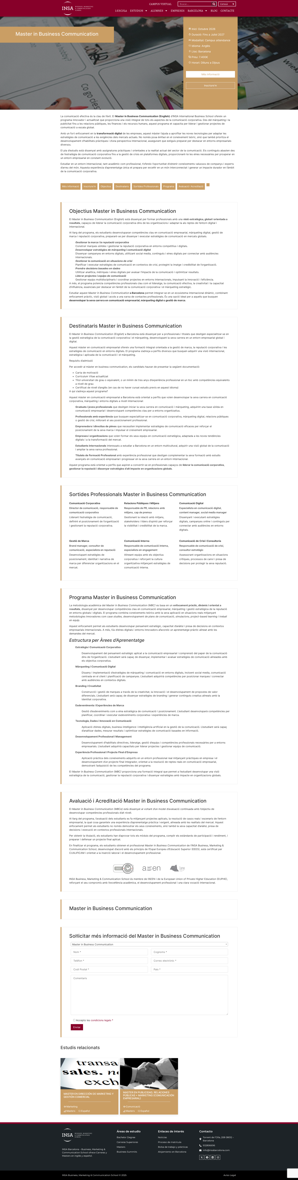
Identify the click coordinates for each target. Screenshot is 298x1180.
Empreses (178, 11)
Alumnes (157, 11)
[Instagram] (218, 1157)
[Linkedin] (212, 1157)
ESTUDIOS (136, 11)
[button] (227, 4)
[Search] (214, 4)
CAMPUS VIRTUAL (160, 4)
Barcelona (195, 11)
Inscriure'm (210, 85)
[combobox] (149, 944)
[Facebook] (207, 1157)
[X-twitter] (201, 1157)
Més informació (210, 74)
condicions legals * (102, 1020)
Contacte (227, 11)
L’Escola (121, 11)
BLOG (214, 11)
